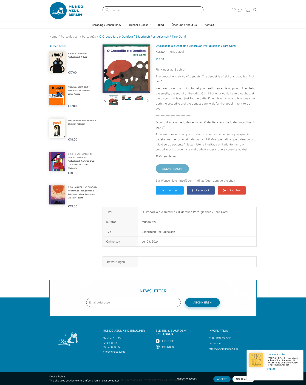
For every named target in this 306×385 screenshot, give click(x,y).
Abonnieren (202, 302)
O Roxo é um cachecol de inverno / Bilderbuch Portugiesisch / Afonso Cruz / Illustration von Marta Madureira (81, 161)
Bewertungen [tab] (116, 262)
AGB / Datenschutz (220, 337)
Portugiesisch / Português (78, 36)
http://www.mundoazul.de (224, 348)
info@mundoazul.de (114, 351)
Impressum (215, 343)
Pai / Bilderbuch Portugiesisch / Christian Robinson (82, 122)
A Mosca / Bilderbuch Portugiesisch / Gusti (78, 55)
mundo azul (176, 51)
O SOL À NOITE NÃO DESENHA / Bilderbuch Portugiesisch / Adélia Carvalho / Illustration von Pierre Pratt (82, 192)
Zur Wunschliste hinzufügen (174, 180)
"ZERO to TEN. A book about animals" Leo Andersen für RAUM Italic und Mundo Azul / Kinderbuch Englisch (284, 361)
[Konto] (255, 10)
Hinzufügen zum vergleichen (216, 180)
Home (53, 36)
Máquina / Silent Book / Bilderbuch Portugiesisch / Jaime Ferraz (80, 90)
